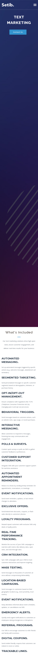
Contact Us (18, 32)
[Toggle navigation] (35, 5)
